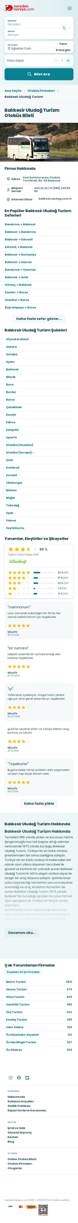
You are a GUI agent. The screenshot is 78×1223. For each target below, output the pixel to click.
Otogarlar (15, 1168)
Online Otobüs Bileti (22, 1159)
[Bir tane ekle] (68, 61)
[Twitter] (27, 1078)
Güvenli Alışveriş (20, 1132)
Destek (13, 1137)
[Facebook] (19, 1078)
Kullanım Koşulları (21, 1101)
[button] (69, 8)
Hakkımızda (16, 1097)
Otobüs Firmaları (41, 91)
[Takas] (64, 28)
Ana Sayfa (13, 91)
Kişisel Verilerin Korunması (27, 1110)
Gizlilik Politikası (19, 1106)
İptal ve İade (16, 1128)
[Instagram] (11, 1078)
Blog (11, 1141)
